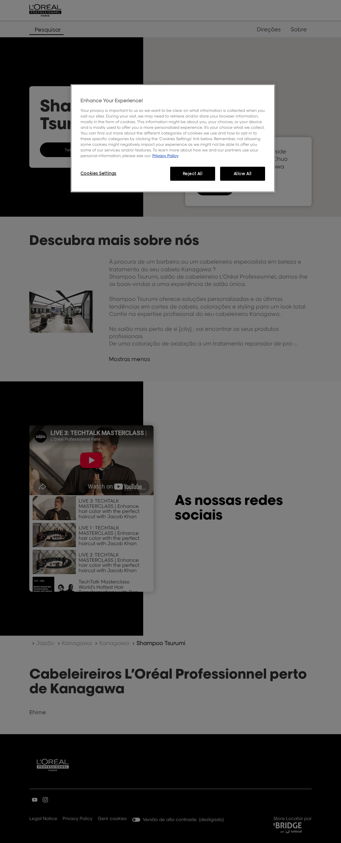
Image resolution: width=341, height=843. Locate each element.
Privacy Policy (165, 155)
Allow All (243, 173)
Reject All (193, 173)
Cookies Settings (99, 173)
